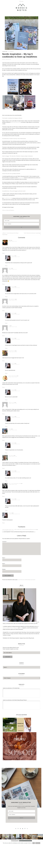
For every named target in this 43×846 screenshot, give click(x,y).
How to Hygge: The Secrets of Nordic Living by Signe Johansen (17, 156)
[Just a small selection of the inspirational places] (2, 836)
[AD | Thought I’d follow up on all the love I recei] (29, 836)
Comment (4, 541)
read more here (21, 177)
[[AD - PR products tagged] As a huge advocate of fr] (13, 836)
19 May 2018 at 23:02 (13, 300)
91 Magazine (15, 627)
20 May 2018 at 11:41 (13, 403)
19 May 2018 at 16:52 (15, 256)
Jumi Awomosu (12, 299)
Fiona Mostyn (12, 350)
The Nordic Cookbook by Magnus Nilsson (12, 118)
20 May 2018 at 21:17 (15, 364)
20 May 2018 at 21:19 (15, 417)
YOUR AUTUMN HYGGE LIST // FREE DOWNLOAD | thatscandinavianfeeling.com (19, 529)
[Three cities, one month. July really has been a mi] (40, 836)
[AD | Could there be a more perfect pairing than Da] (24, 836)
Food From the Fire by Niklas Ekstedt (11, 173)
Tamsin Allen (11, 402)
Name (3, 557)
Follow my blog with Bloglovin (8, 210)
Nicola (12, 255)
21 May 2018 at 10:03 (13, 484)
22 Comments (11, 51)
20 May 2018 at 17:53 (13, 456)
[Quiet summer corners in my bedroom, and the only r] (8, 836)
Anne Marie (11, 455)
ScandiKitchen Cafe (8, 198)
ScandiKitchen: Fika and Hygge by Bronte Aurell (13, 191)
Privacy (9, 819)
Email (3, 563)
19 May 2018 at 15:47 (13, 241)
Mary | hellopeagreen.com (14, 483)
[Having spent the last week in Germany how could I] (18, 836)
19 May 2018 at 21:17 (13, 269)
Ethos (21, 627)
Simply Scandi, (9, 627)
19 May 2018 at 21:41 (15, 287)
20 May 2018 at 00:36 (13, 326)
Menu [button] (22, 1)
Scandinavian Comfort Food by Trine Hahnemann (14, 138)
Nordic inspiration (6, 59)
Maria (10, 268)
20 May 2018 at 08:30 (13, 351)
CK (9, 325)
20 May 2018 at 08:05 (15, 314)
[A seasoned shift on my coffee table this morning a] (35, 836)
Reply (3, 253)
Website (3, 569)
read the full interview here (16, 122)
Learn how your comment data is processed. (26, 579)
